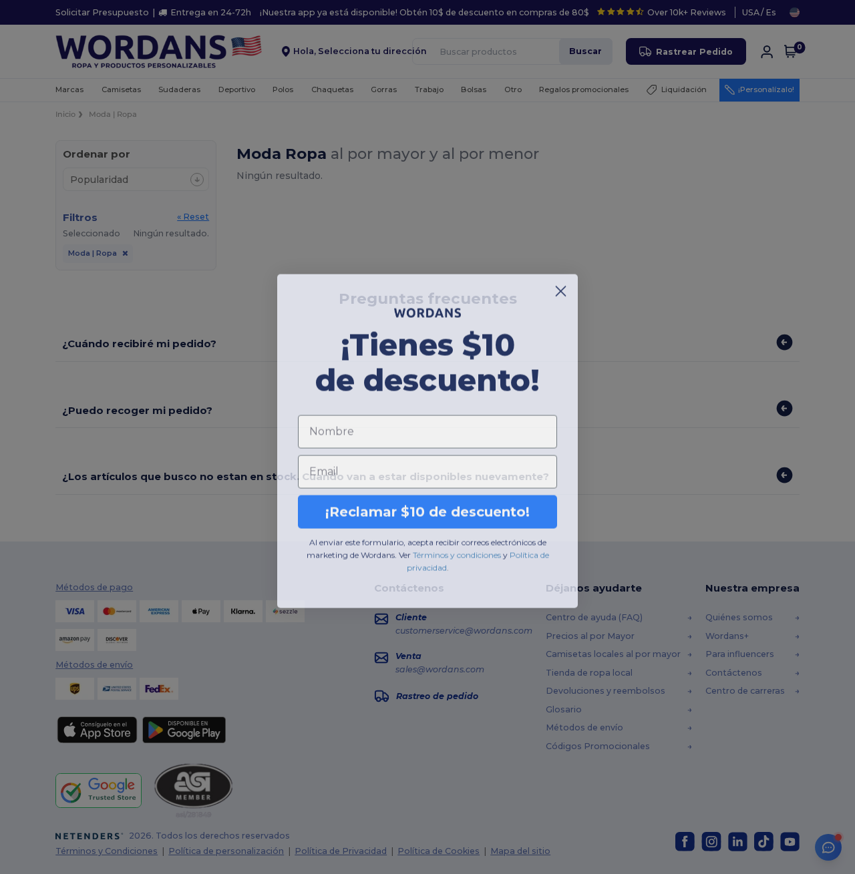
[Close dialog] (560, 287)
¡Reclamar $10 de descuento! (427, 508)
